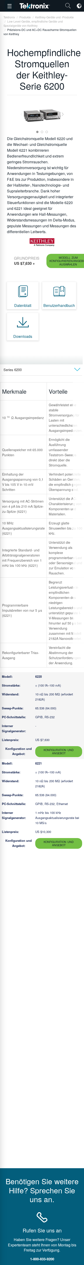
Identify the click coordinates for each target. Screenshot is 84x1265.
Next (62, 114)
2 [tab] (42, 132)
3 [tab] (47, 132)
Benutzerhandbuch (59, 305)
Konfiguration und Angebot (59, 751)
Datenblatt (22, 305)
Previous (21, 114)
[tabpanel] (42, 114)
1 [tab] (37, 132)
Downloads (22, 336)
